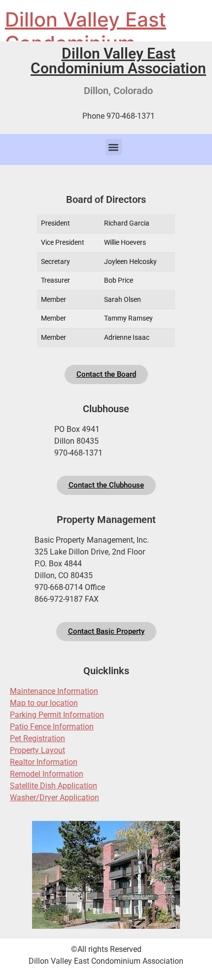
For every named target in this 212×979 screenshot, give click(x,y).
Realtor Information (43, 762)
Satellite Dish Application (53, 785)
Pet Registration (37, 738)
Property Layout (37, 750)
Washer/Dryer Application (54, 797)
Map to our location (44, 703)
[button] (114, 147)
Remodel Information (46, 774)
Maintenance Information (54, 691)
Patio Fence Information (52, 726)
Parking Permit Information (57, 714)
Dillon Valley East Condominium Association (118, 61)
